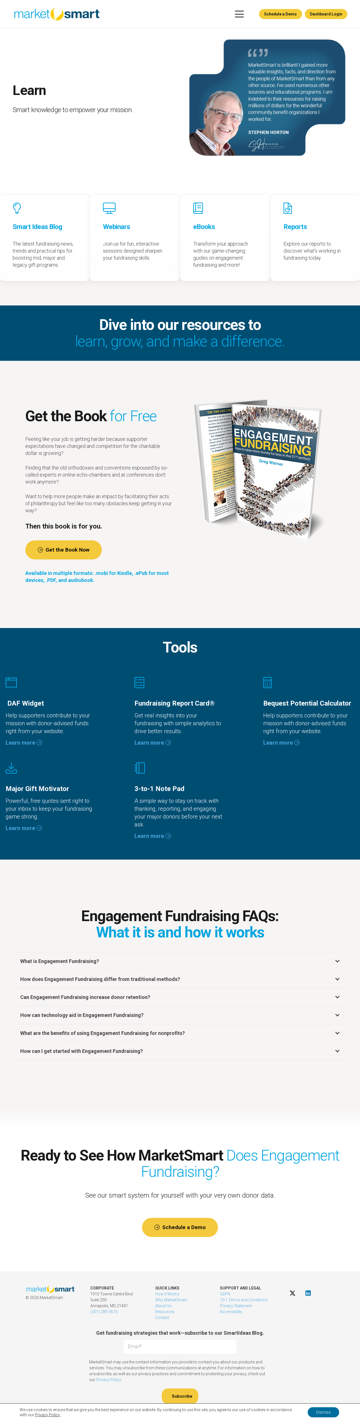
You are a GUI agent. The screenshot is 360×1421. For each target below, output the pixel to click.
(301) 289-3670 (104, 1311)
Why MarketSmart (171, 1300)
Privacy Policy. (47, 1415)
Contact (162, 1317)
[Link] (135, 237)
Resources (165, 1311)
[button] (239, 14)
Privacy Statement (236, 1306)
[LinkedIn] (308, 1293)
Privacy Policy (108, 1379)
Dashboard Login (326, 14)
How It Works (167, 1294)
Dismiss (323, 1412)
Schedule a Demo (280, 14)
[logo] (57, 14)
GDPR (225, 1294)
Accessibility (231, 1311)
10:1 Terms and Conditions (244, 1300)
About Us (163, 1306)
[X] (292, 1293)
